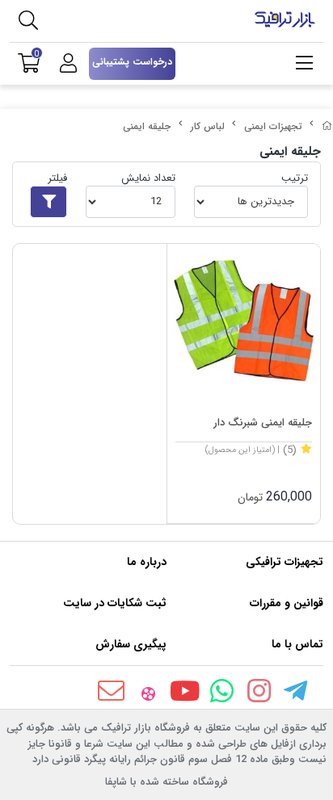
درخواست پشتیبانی (132, 61)
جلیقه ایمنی (147, 126)
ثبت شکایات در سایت (114, 603)
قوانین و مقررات (286, 603)
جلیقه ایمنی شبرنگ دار (262, 422)
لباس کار (208, 126)
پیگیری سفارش (130, 644)
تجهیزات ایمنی (273, 126)
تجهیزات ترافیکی (284, 562)
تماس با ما (297, 644)
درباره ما (146, 562)
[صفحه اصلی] (327, 126)
